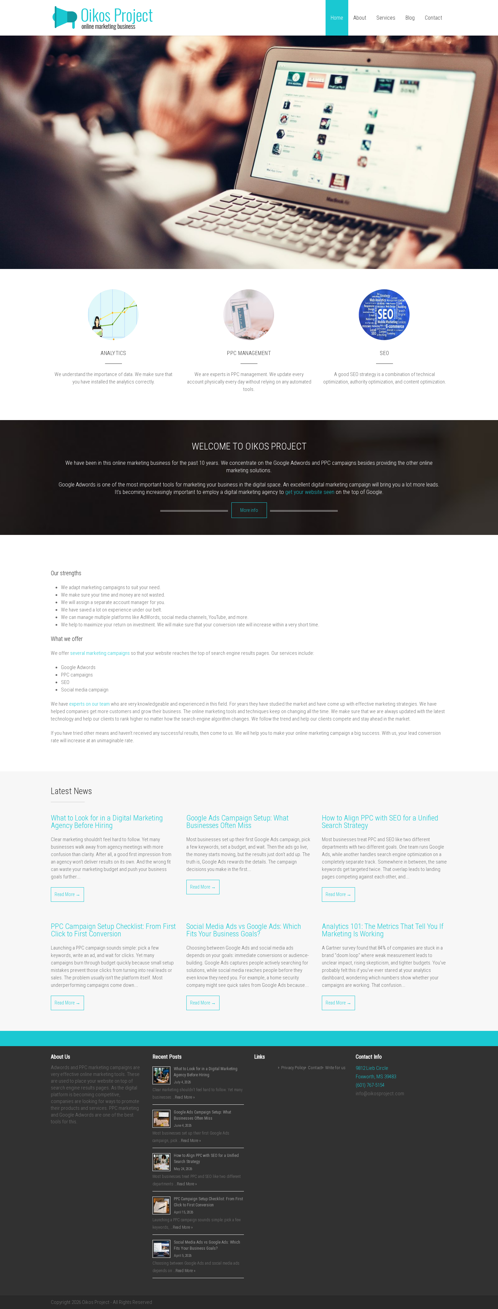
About (359, 18)
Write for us (335, 1067)
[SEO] (410, 345)
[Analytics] (138, 345)
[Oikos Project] (104, 29)
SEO (384, 353)
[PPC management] (274, 345)
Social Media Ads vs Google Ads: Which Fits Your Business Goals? (243, 930)
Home (337, 18)
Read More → (67, 894)
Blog (410, 18)
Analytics (113, 353)
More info (249, 510)
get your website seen (309, 492)
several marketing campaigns (100, 653)
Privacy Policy (293, 1067)
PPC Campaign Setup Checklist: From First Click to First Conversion (113, 930)
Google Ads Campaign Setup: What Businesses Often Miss (237, 821)
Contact (433, 18)
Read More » (185, 1097)
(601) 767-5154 (370, 1085)
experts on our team (89, 704)
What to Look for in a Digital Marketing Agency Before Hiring (107, 821)
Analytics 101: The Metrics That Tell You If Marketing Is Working (382, 930)
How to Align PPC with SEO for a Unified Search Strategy (380, 821)
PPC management (249, 353)
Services (385, 18)
